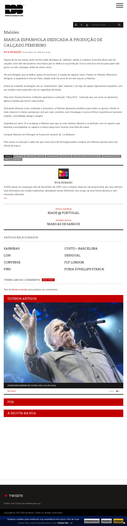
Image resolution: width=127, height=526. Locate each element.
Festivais (11, 391)
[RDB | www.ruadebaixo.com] (48, 10)
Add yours (48, 280)
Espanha (30, 156)
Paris (7, 159)
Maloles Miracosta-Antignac (87, 156)
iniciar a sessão (19, 289)
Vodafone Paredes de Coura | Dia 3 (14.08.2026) (31, 385)
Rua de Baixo (13, 52)
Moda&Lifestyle (112, 156)
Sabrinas (17, 159)
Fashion (40, 156)
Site (5, 198)
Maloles (66, 156)
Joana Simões (53, 156)
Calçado (19, 156)
